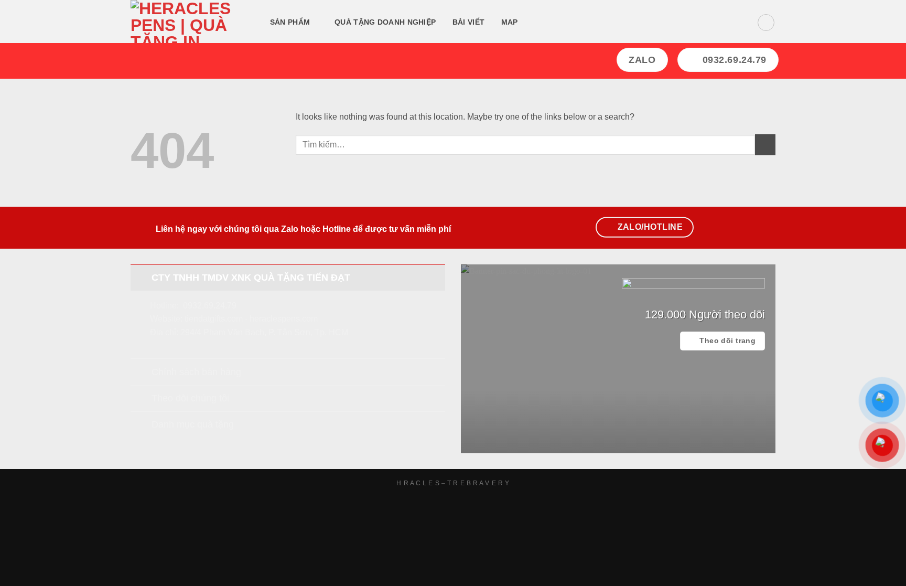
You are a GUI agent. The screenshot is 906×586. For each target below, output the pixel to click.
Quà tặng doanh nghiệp (385, 22)
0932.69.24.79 (209, 305)
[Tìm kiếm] (538, 22)
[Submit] (765, 144)
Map (509, 22)
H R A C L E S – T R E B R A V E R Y (452, 483)
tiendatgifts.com (214, 318)
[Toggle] (141, 277)
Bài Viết (468, 22)
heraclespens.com (284, 318)
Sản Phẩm (290, 22)
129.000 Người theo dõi (705, 314)
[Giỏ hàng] (766, 22)
